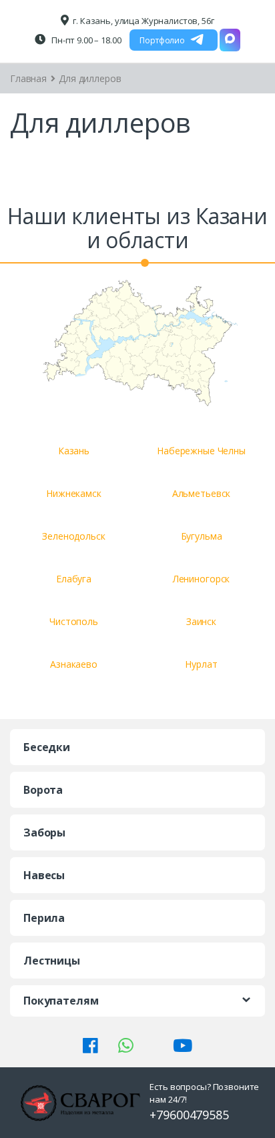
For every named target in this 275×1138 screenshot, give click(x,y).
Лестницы (51, 960)
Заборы (44, 832)
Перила (44, 918)
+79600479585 (189, 1115)
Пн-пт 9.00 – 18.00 (85, 40)
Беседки (46, 747)
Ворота (43, 789)
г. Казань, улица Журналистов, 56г (143, 21)
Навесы (44, 875)
